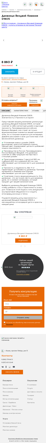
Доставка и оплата (34, 392)
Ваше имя (8, 300)
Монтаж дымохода (10, 426)
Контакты (31, 402)
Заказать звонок (12, 372)
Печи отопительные (10, 388)
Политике (9, 324)
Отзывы (35, 110)
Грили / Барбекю (9, 402)
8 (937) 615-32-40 (7, 362)
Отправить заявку (23, 317)
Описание (6, 110)
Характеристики (21, 110)
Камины (11, 9)
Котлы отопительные (11, 399)
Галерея (30, 395)
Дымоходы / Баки (9, 406)
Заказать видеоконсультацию (14, 104)
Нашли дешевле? (7, 65)
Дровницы (37, 9)
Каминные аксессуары (24, 9)
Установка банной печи (12, 423)
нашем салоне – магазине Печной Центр (14, 79)
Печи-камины (8, 392)
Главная (4, 9)
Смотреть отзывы (22, 274)
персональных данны (23, 438)
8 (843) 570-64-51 (7, 359)
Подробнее (35, 105)
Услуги (30, 388)
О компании (31, 385)
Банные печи (8, 385)
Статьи (30, 399)
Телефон (7, 308)
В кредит (37, 72)
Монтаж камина (9, 430)
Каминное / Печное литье (12, 410)
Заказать (10, 72)
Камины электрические (12, 413)
